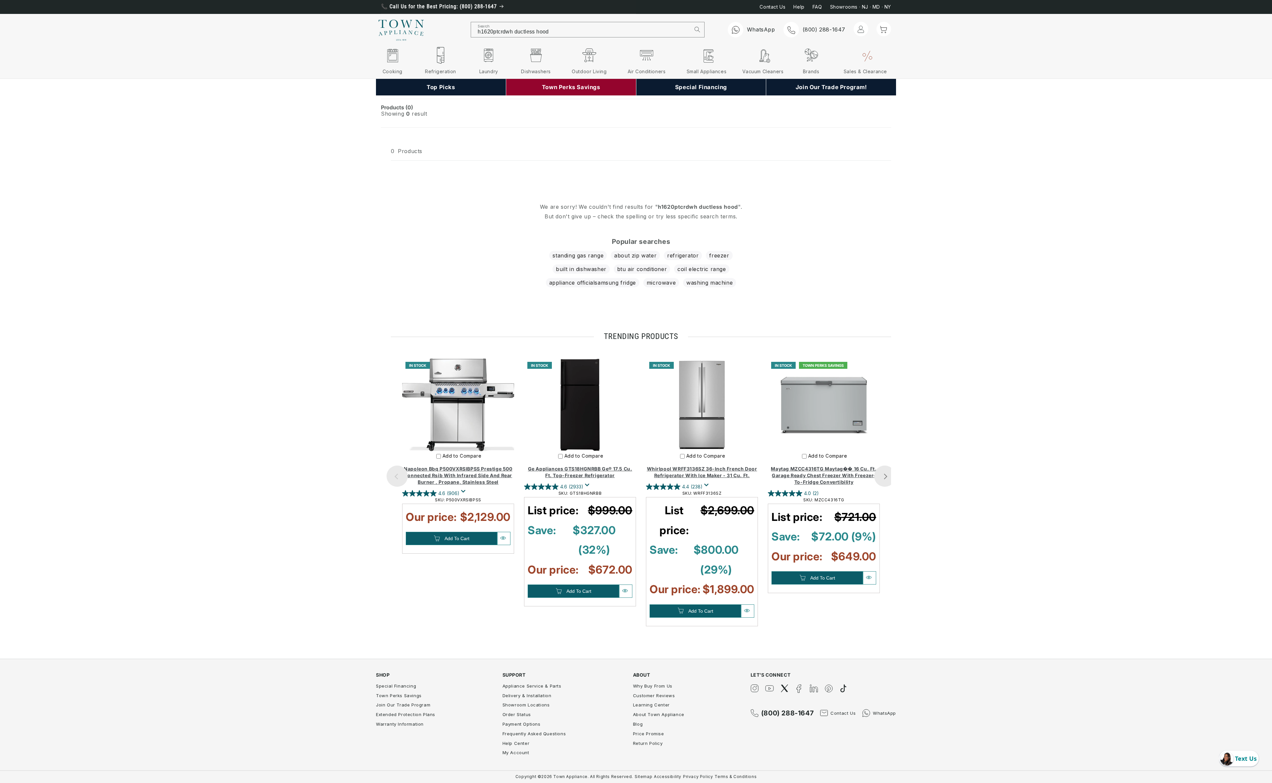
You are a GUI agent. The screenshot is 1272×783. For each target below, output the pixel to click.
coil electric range (701, 269)
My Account (516, 752)
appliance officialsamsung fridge (592, 282)
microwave (661, 282)
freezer (719, 255)
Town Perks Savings (399, 695)
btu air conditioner (642, 269)
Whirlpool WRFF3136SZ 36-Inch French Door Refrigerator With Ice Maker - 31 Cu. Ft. (702, 472)
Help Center (516, 743)
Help (798, 7)
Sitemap (643, 776)
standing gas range (578, 255)
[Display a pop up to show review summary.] (464, 493)
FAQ (817, 7)
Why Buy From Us (652, 686)
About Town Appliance (658, 714)
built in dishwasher (581, 269)
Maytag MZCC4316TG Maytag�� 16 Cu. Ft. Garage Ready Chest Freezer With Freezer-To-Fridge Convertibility (823, 475)
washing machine (709, 282)
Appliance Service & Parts (532, 686)
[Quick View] (503, 538)
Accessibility (667, 776)
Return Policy (648, 743)
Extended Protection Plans (405, 714)
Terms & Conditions (736, 776)
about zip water (635, 255)
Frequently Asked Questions (534, 733)
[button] (883, 29)
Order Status (517, 714)
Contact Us (772, 7)
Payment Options (522, 724)
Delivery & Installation (527, 695)
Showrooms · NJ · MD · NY (860, 7)
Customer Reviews (654, 695)
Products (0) (397, 107)
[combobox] (580, 29)
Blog (638, 724)
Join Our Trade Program (403, 704)
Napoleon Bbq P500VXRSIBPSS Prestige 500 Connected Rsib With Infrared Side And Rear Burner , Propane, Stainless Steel (458, 475)
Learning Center (651, 704)
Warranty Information (400, 724)
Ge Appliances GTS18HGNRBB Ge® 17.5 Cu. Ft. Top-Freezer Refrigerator (580, 472)
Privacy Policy (698, 776)
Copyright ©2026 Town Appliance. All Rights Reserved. (574, 776)
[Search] (697, 29)
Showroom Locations (526, 704)
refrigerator (683, 255)
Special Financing (396, 686)
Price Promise (648, 733)
